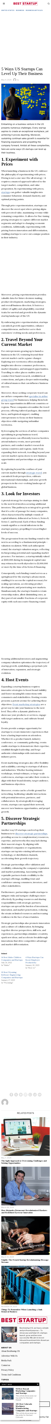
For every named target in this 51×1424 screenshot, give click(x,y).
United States (7, 10)
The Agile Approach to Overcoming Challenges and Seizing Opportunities (24, 1162)
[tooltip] (11, 1094)
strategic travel (34, 472)
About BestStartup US (10, 1351)
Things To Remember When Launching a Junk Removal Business (21, 1311)
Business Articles (34, 10)
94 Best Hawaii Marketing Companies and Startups (25, 1391)
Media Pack (6, 1360)
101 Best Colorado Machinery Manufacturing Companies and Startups (26, 1407)
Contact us (5, 1365)
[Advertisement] (25, 39)
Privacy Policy (7, 1370)
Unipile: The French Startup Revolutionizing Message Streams (25, 1261)
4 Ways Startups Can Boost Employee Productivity (34, 960)
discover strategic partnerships (31, 833)
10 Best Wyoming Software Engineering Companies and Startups (12, 975)
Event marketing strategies (26, 704)
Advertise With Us (9, 1356)
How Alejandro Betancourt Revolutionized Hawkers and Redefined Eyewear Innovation (24, 1211)
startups (5, 192)
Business (20, 10)
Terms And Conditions (11, 1375)
